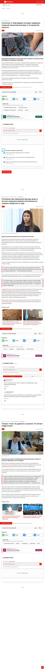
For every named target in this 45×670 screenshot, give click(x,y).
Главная (3, 8)
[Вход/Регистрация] (40, 2)
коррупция (20, 110)
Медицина (12, 349)
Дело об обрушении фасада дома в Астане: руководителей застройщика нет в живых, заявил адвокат (12, 323)
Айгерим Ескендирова (15, 421)
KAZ (42, 1)
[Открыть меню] (3, 2)
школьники (32, 543)
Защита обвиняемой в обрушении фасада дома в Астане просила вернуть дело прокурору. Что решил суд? (32, 323)
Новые (32, 376)
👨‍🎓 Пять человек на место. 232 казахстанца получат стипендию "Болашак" (20, 157)
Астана (5, 349)
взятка (26, 110)
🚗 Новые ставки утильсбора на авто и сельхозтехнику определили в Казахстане (21, 161)
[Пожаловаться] (41, 379)
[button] (39, 4)
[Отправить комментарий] (40, 131)
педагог (18, 543)
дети (39, 543)
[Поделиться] (42, 667)
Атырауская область (23, 107)
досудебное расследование (10, 110)
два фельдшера (30, 292)
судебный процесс (20, 349)
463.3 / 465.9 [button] (6, 4)
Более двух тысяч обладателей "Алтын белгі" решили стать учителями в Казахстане (11, 517)
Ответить (7, 386)
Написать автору (40, 30)
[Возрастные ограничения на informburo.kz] (37, 2)
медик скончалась (21, 297)
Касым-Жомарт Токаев (9, 543)
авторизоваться (12, 127)
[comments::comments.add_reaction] (5, 389)
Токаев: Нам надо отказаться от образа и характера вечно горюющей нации (32, 516)
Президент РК (25, 543)
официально (21, 196)
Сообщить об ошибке (6, 87)
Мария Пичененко (14, 196)
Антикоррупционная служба (10, 107)
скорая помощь (30, 349)
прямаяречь (22, 421)
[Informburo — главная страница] (9, 2)
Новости (8, 8)
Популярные (12, 376)
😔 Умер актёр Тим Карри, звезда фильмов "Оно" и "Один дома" (18, 152)
